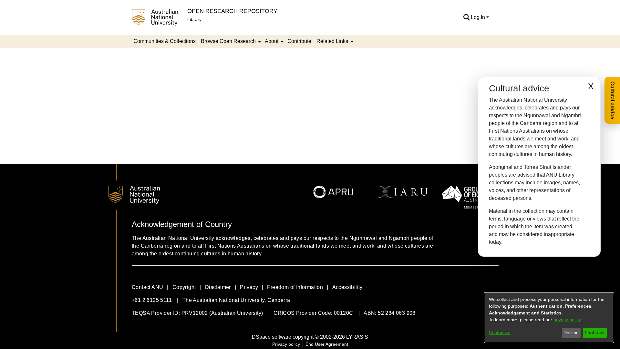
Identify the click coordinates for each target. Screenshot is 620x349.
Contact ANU (147, 287)
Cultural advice (612, 100)
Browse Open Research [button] (228, 41)
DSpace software (271, 337)
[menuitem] (230, 41)
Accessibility (347, 287)
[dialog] (549, 318)
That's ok (594, 332)
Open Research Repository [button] (232, 10)
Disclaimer (218, 287)
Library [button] (194, 19)
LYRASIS (357, 337)
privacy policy (567, 319)
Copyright (184, 287)
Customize (500, 332)
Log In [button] (478, 17)
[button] (466, 17)
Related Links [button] (332, 41)
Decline (571, 332)
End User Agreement (326, 344)
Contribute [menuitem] (299, 41)
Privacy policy (286, 344)
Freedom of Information (295, 287)
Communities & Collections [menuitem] (164, 41)
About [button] (271, 41)
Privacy (249, 287)
